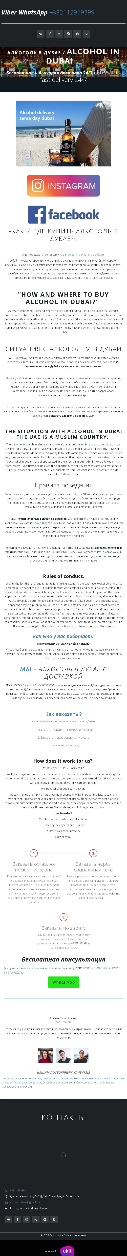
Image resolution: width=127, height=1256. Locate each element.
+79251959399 (79, 943)
